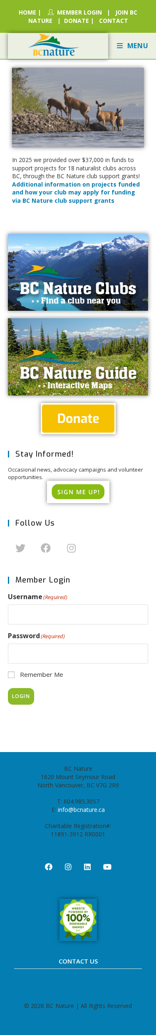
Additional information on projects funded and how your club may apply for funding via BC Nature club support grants (76, 192)
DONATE (76, 21)
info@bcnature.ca (81, 810)
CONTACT (113, 21)
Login (21, 696)
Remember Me (41, 674)
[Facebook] (46, 547)
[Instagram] (71, 547)
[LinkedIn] (87, 866)
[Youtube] (107, 866)
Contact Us (78, 961)
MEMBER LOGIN (79, 12)
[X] (20, 547)
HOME (27, 12)
